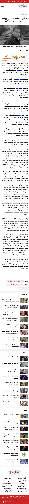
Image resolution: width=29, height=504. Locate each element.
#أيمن (16, 285)
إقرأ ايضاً (24, 295)
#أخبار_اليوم (20, 281)
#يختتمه (25, 288)
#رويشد (12, 285)
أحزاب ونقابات (7, 483)
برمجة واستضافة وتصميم (20, 502)
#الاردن (7, 281)
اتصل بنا (20, 1)
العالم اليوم (22, 481)
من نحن (14, 1)
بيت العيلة (7, 488)
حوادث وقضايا (21, 488)
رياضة (25, 410)
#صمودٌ (7, 285)
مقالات (22, 483)
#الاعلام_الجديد (13, 281)
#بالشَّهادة (20, 288)
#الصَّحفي (20, 285)
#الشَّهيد (25, 285)
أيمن (21, 70)
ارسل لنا (26, 1)
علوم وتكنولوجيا (7, 486)
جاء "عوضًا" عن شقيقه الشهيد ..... (10, 363)
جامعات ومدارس (22, 491)
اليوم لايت (24, 14)
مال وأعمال (7, 478)
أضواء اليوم (22, 486)
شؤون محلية (22, 478)
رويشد (18, 70)
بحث (9, 1)
